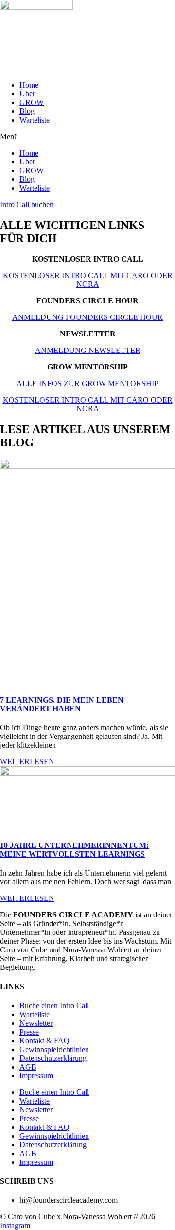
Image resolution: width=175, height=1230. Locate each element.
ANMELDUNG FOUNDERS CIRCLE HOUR (87, 317)
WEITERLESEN (27, 761)
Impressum (36, 1076)
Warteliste (34, 120)
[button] (87, 136)
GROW (31, 102)
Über (27, 93)
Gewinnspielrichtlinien (54, 1049)
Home (28, 85)
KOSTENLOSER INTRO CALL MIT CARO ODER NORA (88, 279)
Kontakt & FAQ (44, 1041)
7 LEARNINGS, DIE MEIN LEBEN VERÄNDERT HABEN (61, 704)
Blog (27, 111)
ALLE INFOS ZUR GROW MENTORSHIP (87, 383)
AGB (27, 1067)
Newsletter (35, 1023)
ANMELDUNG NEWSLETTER (87, 350)
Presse (29, 1032)
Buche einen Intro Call (54, 1006)
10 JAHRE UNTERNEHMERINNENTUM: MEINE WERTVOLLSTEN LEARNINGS (74, 849)
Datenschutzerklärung (53, 1058)
